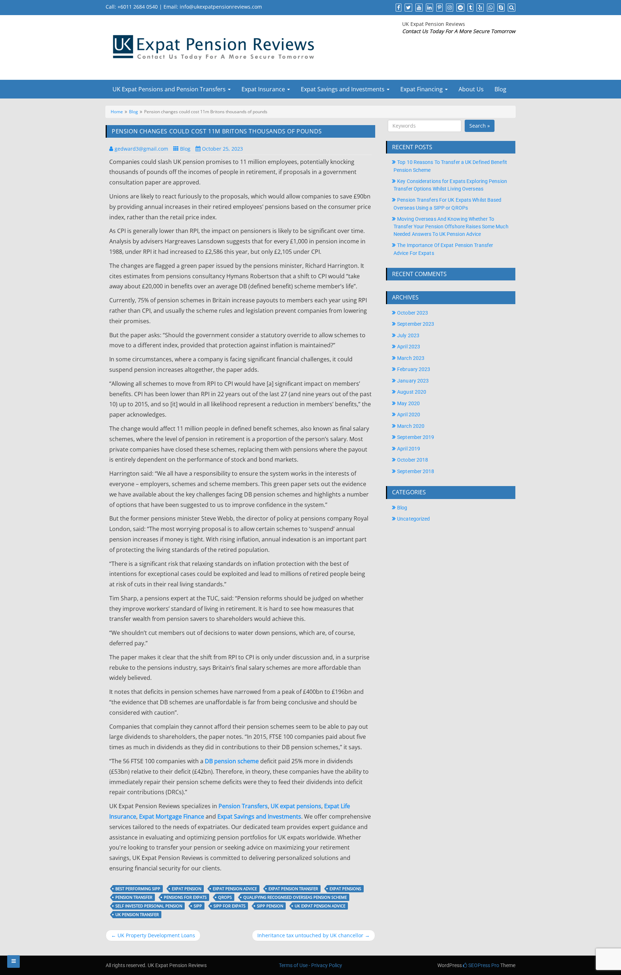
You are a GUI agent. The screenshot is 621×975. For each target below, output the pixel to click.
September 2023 (415, 324)
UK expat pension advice (320, 905)
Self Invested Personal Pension (148, 905)
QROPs (225, 897)
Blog (500, 89)
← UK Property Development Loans (153, 935)
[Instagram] (448, 7)
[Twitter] (407, 7)
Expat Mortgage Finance (171, 816)
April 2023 (408, 346)
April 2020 (408, 414)
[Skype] (500, 7)
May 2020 (408, 403)
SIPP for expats (229, 905)
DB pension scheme (232, 761)
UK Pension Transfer (137, 914)
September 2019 (415, 437)
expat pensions (345, 888)
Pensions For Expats (185, 897)
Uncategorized (413, 519)
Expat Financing (422, 89)
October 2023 (412, 313)
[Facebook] (397, 7)
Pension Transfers (243, 806)
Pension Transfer (133, 897)
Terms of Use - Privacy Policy (310, 965)
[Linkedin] (428, 7)
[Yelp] (479, 7)
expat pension (186, 888)
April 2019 (408, 449)
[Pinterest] (438, 7)
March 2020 (410, 426)
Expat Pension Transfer (293, 888)
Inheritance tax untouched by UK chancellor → (313, 935)
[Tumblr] (469, 7)
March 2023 (410, 358)
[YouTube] (418, 7)
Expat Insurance (264, 89)
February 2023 (413, 369)
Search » (479, 125)
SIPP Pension (270, 905)
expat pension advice (235, 888)
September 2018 (415, 471)
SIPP (198, 905)
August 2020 (411, 392)
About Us (471, 89)
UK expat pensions (296, 806)
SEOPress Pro (483, 965)
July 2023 (408, 335)
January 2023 (413, 381)
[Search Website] (510, 7)
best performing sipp (137, 888)
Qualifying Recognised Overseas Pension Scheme (295, 897)
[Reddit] (459, 7)
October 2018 (412, 460)
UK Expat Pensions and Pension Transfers (169, 89)
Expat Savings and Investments (343, 89)
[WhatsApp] (489, 7)
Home (117, 111)
